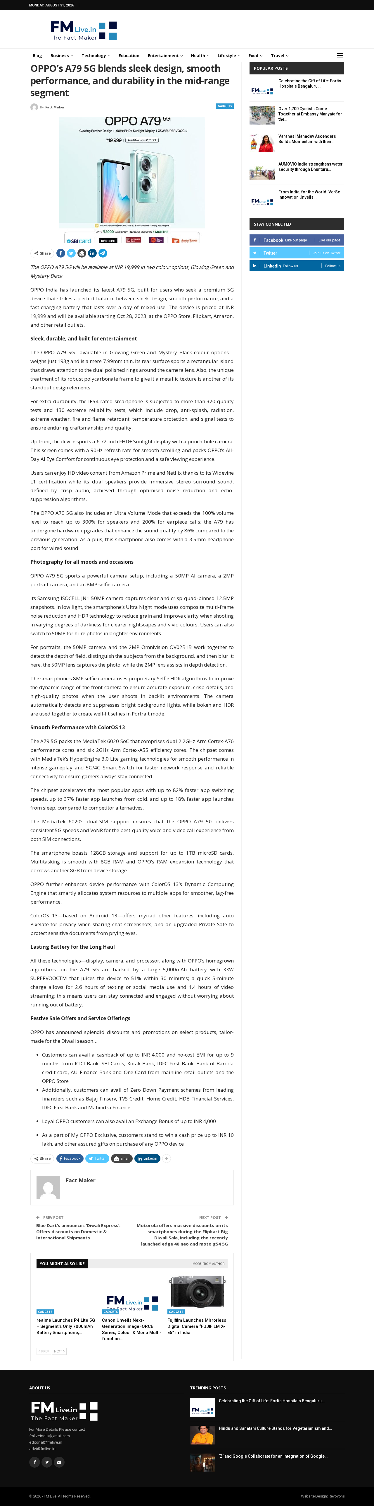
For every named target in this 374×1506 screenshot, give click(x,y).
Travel (277, 55)
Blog (37, 55)
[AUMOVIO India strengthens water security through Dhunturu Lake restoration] (262, 170)
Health (198, 55)
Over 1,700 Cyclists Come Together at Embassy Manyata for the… (310, 114)
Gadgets (225, 106)
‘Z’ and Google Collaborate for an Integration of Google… (273, 1456)
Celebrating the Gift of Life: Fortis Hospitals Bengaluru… (272, 1400)
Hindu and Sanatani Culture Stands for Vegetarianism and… (275, 1428)
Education (129, 55)
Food (254, 55)
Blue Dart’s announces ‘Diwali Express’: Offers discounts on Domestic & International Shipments (78, 1231)
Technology (94, 55)
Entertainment (163, 55)
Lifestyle (227, 55)
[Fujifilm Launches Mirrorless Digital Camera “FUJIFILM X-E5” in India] (197, 1293)
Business (60, 55)
